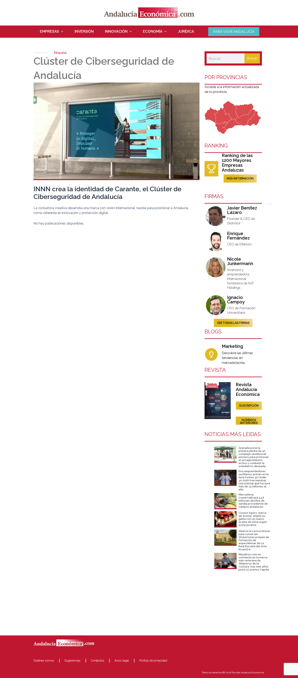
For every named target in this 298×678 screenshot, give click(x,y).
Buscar (252, 58)
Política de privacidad (153, 660)
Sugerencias (72, 660)
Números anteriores (249, 421)
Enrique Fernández (238, 236)
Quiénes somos (43, 660)
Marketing (232, 346)
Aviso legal (122, 660)
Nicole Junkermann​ (240, 261)
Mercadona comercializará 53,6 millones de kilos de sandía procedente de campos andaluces (253, 500)
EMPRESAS (49, 31)
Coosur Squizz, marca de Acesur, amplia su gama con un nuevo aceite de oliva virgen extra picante (253, 518)
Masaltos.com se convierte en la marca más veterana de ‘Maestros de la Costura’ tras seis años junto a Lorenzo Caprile (254, 562)
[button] (61, 31)
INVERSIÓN (84, 31)
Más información (240, 178)
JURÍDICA (186, 31)
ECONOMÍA (152, 31)
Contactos (97, 660)
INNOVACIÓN (116, 31)
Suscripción (249, 405)
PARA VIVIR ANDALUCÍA (233, 31)
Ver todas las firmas (233, 322)
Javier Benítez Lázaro (242, 210)
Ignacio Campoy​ (236, 299)
